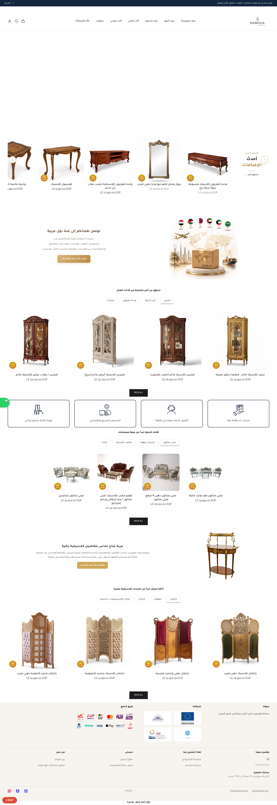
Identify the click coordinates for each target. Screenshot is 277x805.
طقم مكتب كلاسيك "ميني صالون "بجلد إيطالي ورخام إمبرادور (116, 499)
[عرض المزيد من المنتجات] (12, 159)
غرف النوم (169, 21)
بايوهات (157, 599)
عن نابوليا (60, 759)
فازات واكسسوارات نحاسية (115, 599)
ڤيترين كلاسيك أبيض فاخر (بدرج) (104, 374)
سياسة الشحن (193, 765)
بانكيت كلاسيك (124, 442)
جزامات (110, 300)
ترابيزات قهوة (147, 442)
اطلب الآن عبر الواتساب (74, 259)
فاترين (167, 300)
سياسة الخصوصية (239, 791)
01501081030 (262, 765)
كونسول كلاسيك (61, 184)
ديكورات (100, 21)
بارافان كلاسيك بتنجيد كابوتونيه (105, 673)
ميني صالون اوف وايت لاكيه (206, 495)
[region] (138, 83)
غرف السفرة (151, 21)
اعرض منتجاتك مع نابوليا (51, 765)
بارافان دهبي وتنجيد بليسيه (172, 673)
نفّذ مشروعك (82, 21)
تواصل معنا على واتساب (92, 565)
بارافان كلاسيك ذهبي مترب (240, 673)
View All (138, 521)
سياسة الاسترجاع (191, 759)
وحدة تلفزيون (129, 300)
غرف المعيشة (188, 21)
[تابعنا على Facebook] (26, 791)
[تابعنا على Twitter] (17, 791)
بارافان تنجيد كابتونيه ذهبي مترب (37, 673)
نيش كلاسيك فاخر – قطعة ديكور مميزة (240, 374)
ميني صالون (169, 442)
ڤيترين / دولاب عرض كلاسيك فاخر (37, 374)
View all (138, 393)
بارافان (173, 599)
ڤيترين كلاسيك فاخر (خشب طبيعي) (172, 374)
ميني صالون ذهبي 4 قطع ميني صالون (161, 497)
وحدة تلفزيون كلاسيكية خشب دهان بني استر (110, 186)
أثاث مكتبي (133, 21)
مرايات (141, 599)
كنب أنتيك (150, 300)
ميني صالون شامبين (71, 495)
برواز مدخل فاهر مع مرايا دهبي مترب (159, 184)
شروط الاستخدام (260, 791)
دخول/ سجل (126, 759)
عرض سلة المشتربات (121, 765)
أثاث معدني (116, 21)
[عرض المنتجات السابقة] (264, 159)
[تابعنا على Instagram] (9, 791)
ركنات (104, 442)
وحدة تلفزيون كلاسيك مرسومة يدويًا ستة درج (207, 186)
